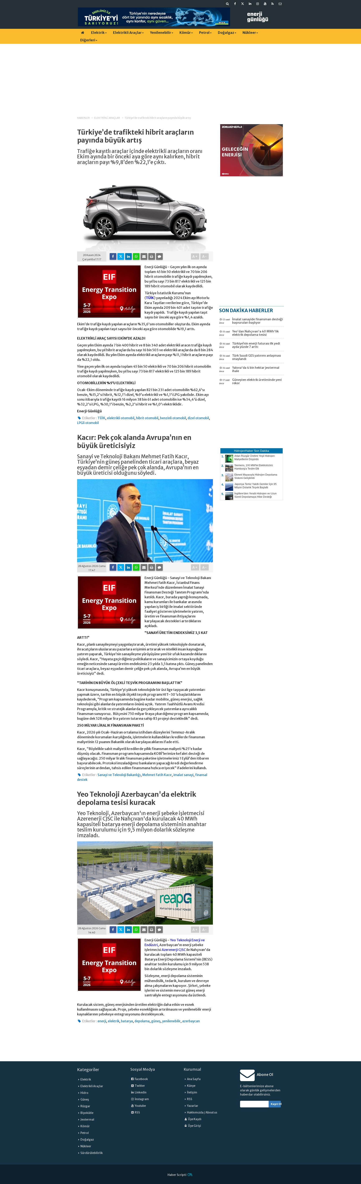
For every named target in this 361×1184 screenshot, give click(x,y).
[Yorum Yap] (159, 256)
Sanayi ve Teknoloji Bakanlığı (119, 775)
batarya (127, 1021)
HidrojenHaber (243, 450)
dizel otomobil (198, 418)
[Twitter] (120, 256)
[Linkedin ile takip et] (250, 4)
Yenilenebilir (160, 32)
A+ (195, 256)
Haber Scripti (177, 1175)
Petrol (204, 32)
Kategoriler (88, 1069)
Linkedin (140, 1092)
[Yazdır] (151, 256)
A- (204, 256)
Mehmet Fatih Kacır (157, 775)
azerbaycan (191, 1021)
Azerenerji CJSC (174, 950)
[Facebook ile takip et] (235, 4)
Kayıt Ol (276, 1104)
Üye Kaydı (194, 1119)
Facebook (141, 1079)
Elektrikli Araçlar (127, 32)
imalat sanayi (183, 775)
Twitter (139, 1086)
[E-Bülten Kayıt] (280, 4)
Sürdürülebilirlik (91, 1153)
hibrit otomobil (147, 418)
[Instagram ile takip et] (257, 4)
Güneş (84, 1099)
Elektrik (98, 32)
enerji (102, 1021)
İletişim (192, 1092)
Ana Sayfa (194, 1079)
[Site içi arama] (227, 4)
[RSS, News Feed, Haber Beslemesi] (272, 4)
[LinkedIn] (128, 256)
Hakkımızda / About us (202, 1112)
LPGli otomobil (88, 423)
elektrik (113, 1021)
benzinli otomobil (173, 418)
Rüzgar (85, 1106)
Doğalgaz (226, 32)
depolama (142, 1021)
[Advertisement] (180, 76)
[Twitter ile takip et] (242, 4)
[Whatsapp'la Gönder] (136, 256)
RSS (137, 1112)
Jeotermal (87, 1119)
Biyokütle (86, 1113)
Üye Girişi (194, 1126)
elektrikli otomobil (120, 418)
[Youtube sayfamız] (265, 4)
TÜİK (150, 298)
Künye (191, 1086)
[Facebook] (113, 256)
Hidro (84, 1093)
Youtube (140, 1106)
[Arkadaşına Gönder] (144, 256)
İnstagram (141, 1099)
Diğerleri (87, 40)
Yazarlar (192, 1106)
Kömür (185, 32)
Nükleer (249, 32)
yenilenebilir (171, 1021)
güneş (155, 1021)
